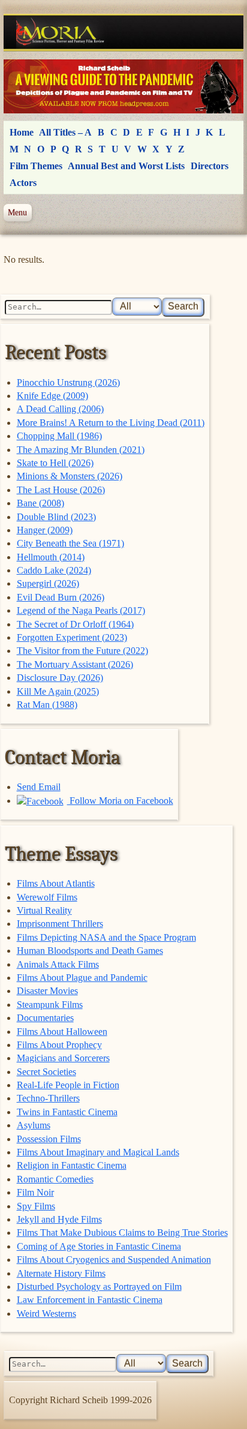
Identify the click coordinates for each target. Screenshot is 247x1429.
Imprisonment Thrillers (60, 923)
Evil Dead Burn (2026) (60, 597)
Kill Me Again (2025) (58, 691)
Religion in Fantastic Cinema (71, 1165)
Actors (23, 183)
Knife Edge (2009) (52, 396)
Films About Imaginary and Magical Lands (98, 1152)
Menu (17, 212)
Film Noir (35, 1192)
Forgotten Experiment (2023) (72, 637)
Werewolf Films (47, 897)
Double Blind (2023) (56, 517)
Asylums (33, 1125)
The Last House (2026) (61, 490)
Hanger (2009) (45, 530)
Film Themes (36, 166)
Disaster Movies (47, 991)
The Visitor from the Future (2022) (82, 651)
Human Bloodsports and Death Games (90, 950)
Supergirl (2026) (48, 583)
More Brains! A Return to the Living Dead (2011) (110, 423)
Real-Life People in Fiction (68, 1085)
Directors (209, 166)
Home (22, 132)
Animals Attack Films (58, 964)
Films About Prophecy (59, 1045)
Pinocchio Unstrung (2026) (68, 382)
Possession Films (49, 1139)
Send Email (39, 787)
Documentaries (45, 1018)
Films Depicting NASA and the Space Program (106, 937)
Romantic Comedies (55, 1179)
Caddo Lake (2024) (54, 570)
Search (183, 306)
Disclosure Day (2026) (60, 678)
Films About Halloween (62, 1031)
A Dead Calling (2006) (60, 409)
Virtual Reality (44, 910)
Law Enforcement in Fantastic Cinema (89, 1300)
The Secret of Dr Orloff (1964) (75, 624)
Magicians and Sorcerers (63, 1058)
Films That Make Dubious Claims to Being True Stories (122, 1232)
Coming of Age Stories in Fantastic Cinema (99, 1246)
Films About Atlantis (56, 883)
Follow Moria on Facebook (120, 800)
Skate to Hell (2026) (55, 463)
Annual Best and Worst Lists (126, 166)
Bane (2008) (40, 503)
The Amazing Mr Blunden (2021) (80, 450)
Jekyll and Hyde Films (59, 1219)
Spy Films (36, 1206)
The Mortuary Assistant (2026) (75, 664)
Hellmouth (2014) (51, 557)
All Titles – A (65, 132)
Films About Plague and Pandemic (82, 977)
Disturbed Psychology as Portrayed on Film (99, 1286)
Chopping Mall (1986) (59, 436)
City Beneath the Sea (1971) (70, 543)
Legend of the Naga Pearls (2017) (81, 610)
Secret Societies (46, 1072)
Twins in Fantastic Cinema (67, 1112)
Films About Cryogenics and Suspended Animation (114, 1259)
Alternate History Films (61, 1273)
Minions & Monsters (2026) (69, 476)
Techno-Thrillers (48, 1098)
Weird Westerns (46, 1313)
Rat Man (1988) (47, 705)
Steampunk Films (50, 1004)
